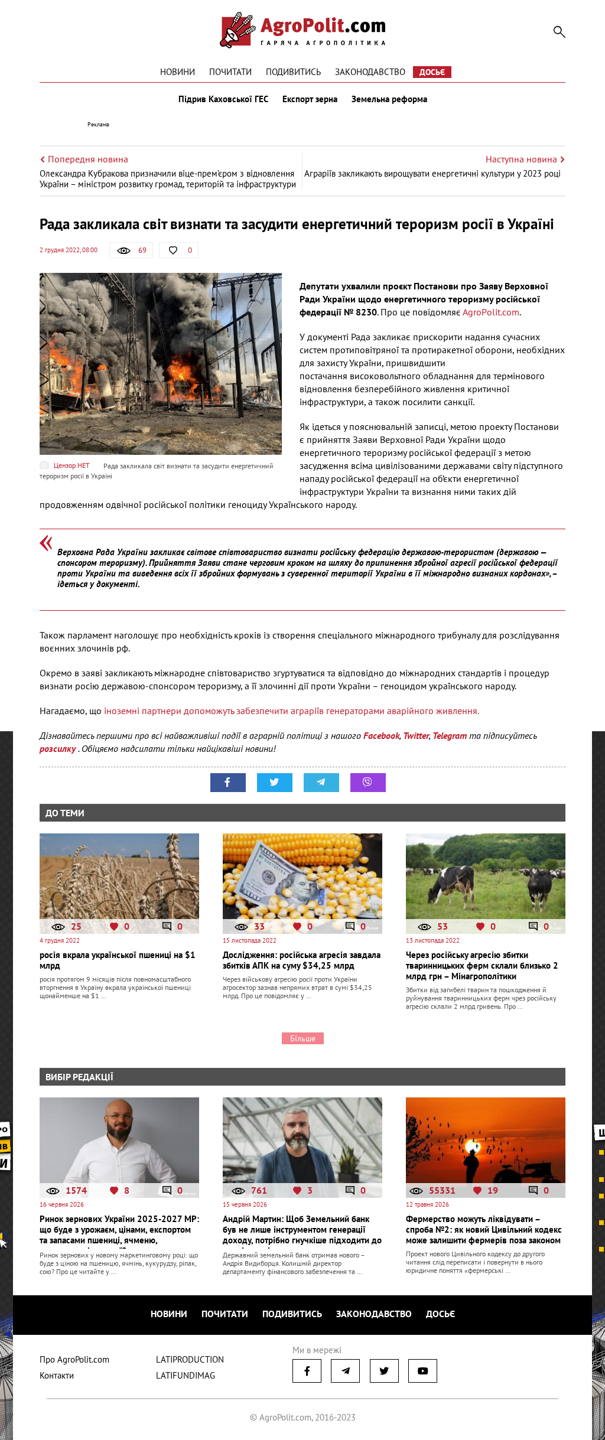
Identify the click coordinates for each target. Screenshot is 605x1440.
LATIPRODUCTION (190, 1359)
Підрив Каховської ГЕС (223, 99)
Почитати (230, 71)
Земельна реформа (389, 99)
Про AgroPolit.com (74, 1359)
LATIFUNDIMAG (185, 1375)
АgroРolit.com (490, 312)
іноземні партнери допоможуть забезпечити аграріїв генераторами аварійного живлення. (291, 710)
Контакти (57, 1375)
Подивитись (293, 71)
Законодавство (370, 71)
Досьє (432, 72)
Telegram (449, 735)
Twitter (416, 735)
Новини (177, 71)
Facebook (381, 735)
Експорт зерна (309, 99)
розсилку (59, 748)
